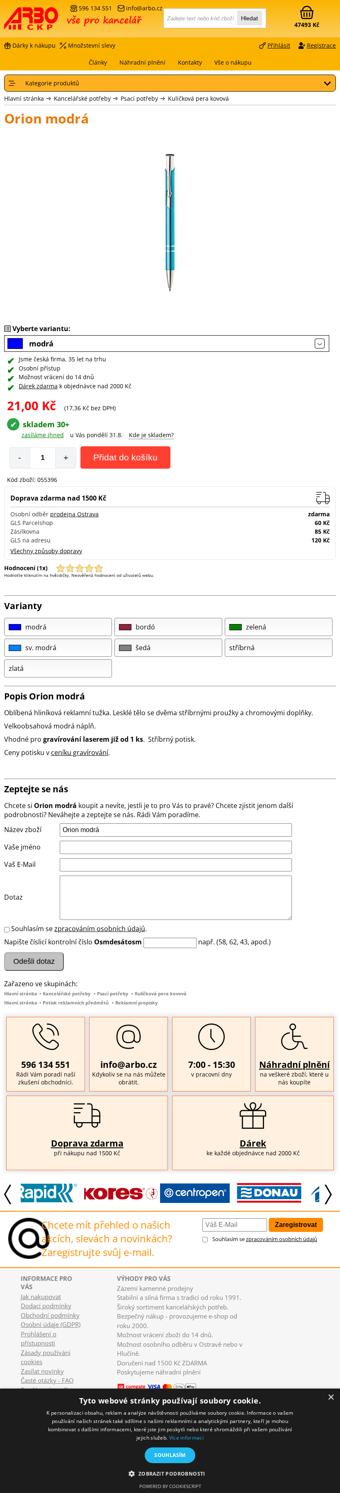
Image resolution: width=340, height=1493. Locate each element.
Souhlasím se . (79, 928)
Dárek (253, 1143)
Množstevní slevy (91, 45)
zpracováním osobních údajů (99, 928)
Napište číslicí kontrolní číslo (48, 941)
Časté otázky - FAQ (47, 1380)
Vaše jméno (22, 847)
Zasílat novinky (42, 1371)
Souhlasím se (264, 1239)
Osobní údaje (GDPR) (50, 1324)
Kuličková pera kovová (198, 98)
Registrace (321, 45)
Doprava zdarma (87, 1143)
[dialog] (170, 1441)
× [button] (331, 1397)
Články (98, 62)
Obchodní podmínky (50, 1315)
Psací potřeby (139, 98)
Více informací (186, 1437)
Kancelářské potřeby (82, 98)
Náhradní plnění (294, 1064)
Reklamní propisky (136, 1002)
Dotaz (13, 897)
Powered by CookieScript (170, 1486)
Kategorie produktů (52, 83)
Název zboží (22, 829)
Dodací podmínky (46, 1306)
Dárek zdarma (38, 386)
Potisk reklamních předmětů (76, 1002)
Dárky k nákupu (34, 45)
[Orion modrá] (170, 223)
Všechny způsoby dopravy (46, 551)
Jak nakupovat (41, 1296)
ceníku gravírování (79, 752)
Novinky (125, 1380)
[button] (170, 1473)
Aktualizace (149, 1380)
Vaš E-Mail (20, 864)
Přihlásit (278, 45)
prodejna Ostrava (74, 514)
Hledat (249, 18)
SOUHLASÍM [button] (170, 1455)
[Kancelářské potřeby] (49, 21)
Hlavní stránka (24, 98)
